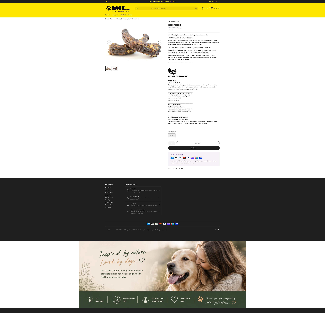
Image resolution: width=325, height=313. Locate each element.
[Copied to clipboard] (182, 169)
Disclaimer (108, 190)
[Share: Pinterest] (179, 169)
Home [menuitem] (130, 15)
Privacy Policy (109, 192)
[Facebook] (106, 1)
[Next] (160, 42)
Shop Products (109, 202)
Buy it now (194, 148)
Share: (169, 168)
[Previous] (109, 42)
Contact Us (108, 187)
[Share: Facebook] (173, 169)
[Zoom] (160, 23)
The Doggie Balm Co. (173, 21)
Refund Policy (109, 197)
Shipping (107, 200)
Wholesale (108, 207)
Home (106, 18)
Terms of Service (109, 205)
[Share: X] (176, 169)
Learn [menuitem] (114, 15)
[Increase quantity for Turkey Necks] (174, 143)
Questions (108, 195)
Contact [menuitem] (123, 15)
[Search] (196, 8)
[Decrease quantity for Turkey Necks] (169, 143)
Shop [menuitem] (107, 15)
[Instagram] (109, 1)
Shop (111, 18)
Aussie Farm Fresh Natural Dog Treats (122, 18)
